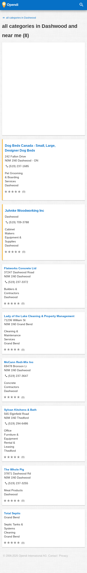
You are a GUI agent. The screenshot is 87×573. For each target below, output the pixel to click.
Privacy (63, 555)
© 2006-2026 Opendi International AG (25, 555)
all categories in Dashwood (20, 17)
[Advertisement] (43, 88)
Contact (52, 555)
